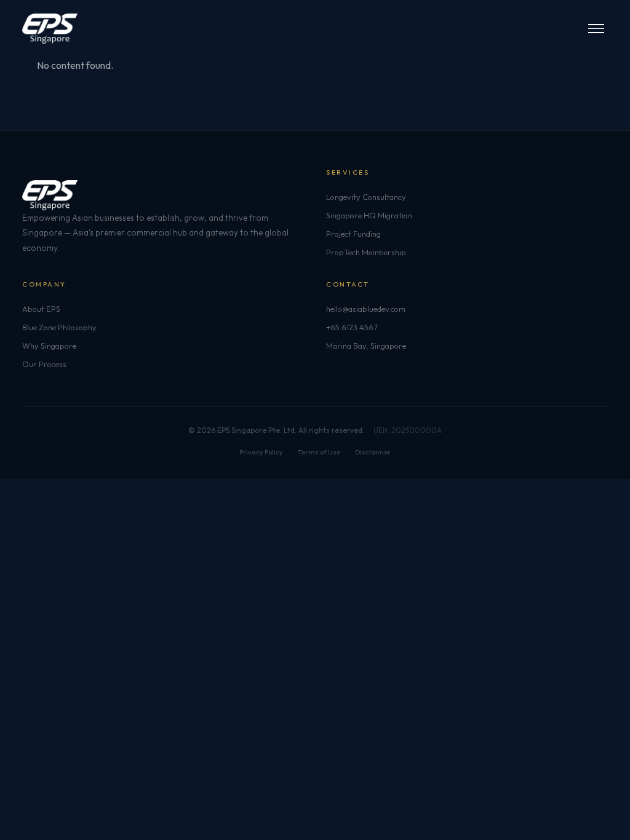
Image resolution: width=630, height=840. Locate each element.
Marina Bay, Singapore (366, 346)
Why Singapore (49, 346)
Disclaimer (373, 452)
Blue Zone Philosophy (59, 327)
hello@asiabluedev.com (365, 309)
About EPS (41, 309)
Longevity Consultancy (366, 197)
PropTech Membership (366, 252)
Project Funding (353, 234)
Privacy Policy (261, 452)
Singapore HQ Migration (369, 215)
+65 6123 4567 (352, 327)
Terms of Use (319, 452)
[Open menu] (596, 28)
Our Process (44, 364)
